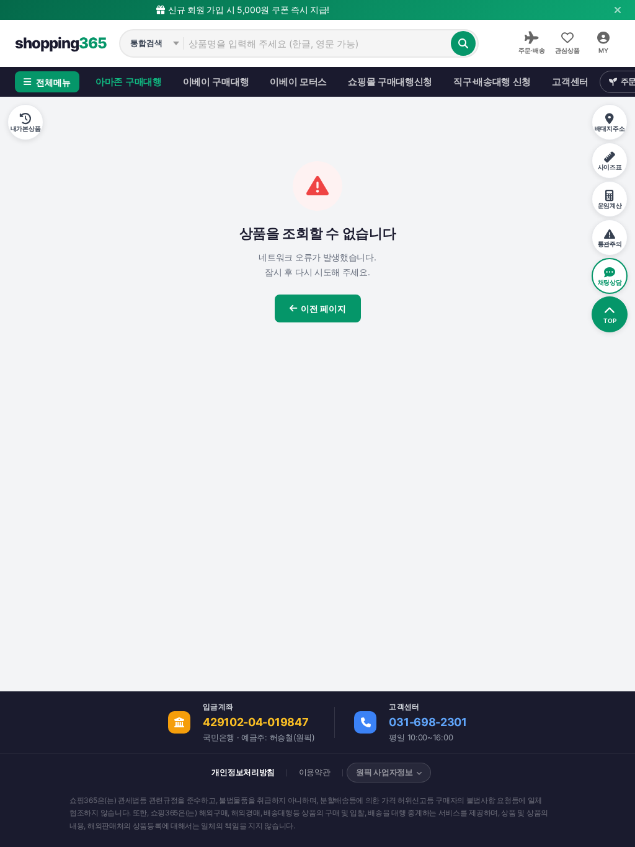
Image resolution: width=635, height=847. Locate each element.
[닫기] (617, 9)
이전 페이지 (323, 308)
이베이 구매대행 (216, 81)
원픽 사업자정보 (384, 772)
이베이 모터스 (298, 81)
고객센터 (570, 81)
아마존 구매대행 (128, 81)
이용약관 (315, 772)
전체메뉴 (53, 82)
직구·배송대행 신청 (492, 81)
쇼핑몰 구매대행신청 (390, 81)
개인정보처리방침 (243, 772)
